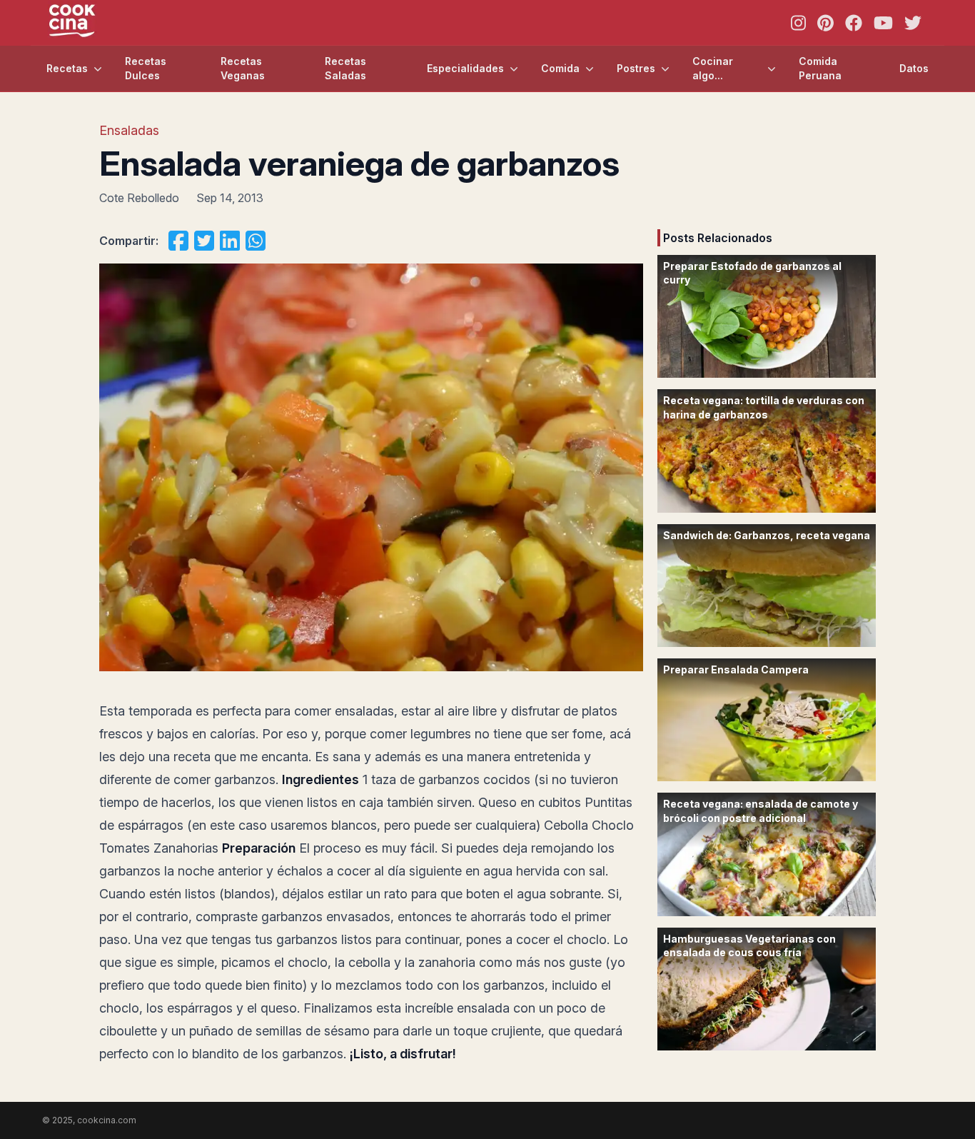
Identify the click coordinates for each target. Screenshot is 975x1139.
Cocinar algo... (712, 68)
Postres (636, 68)
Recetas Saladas (345, 68)
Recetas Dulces (145, 68)
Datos (914, 68)
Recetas (67, 68)
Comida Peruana (820, 68)
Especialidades (465, 68)
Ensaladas (129, 130)
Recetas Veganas (243, 68)
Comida (560, 68)
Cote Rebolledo (139, 198)
